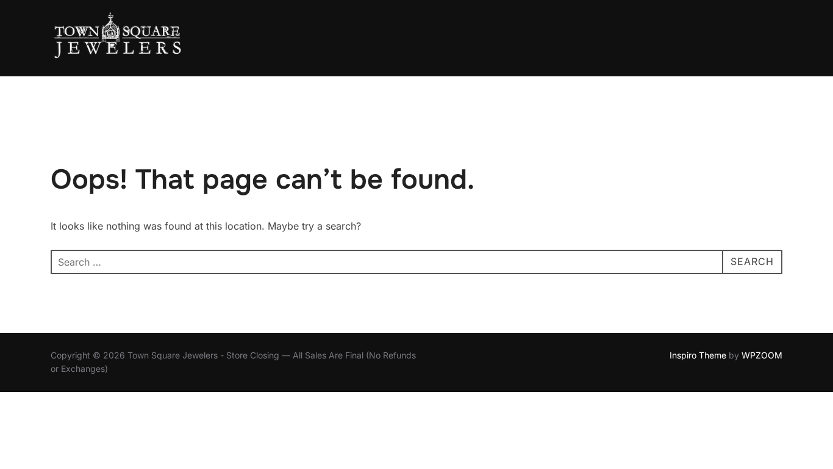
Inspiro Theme (698, 355)
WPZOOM (762, 355)
